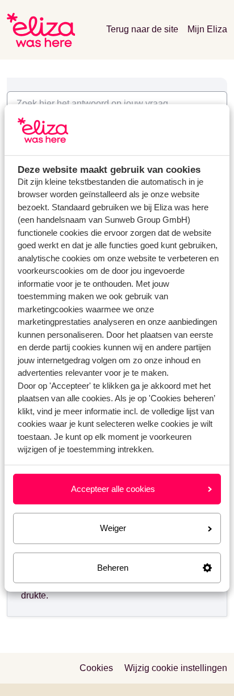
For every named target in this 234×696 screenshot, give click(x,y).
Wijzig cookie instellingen (175, 668)
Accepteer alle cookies (113, 489)
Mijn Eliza (207, 29)
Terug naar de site (142, 29)
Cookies (96, 668)
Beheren (112, 567)
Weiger (113, 528)
